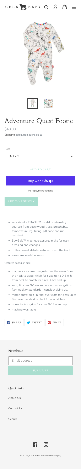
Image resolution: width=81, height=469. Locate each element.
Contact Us (15, 408)
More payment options (40, 190)
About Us (14, 398)
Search (12, 419)
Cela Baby (34, 455)
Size (8, 149)
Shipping (10, 135)
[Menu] (73, 6)
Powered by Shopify (50, 455)
